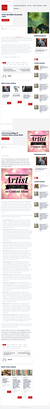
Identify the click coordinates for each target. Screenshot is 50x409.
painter (14, 64)
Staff (5, 28)
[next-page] (37, 59)
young (26, 64)
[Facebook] (2, 1)
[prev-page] (35, 59)
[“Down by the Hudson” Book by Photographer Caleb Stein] (27, 89)
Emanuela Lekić (18, 37)
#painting (9, 62)
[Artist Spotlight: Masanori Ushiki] (17, 89)
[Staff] (3, 29)
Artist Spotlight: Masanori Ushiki (16, 96)
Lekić (7, 64)
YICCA (41, 70)
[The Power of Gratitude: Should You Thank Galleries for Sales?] (36, 67)
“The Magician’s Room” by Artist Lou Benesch (6, 96)
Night (11, 64)
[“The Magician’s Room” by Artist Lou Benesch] (6, 89)
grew (4, 64)
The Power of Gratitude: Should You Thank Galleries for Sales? (44, 67)
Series (23, 64)
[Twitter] (11, 1)
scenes (19, 64)
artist (13, 62)
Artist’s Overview (7, 12)
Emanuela (18, 62)
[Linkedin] (8, 1)
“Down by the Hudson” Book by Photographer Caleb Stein (27, 97)
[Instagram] (5, 1)
